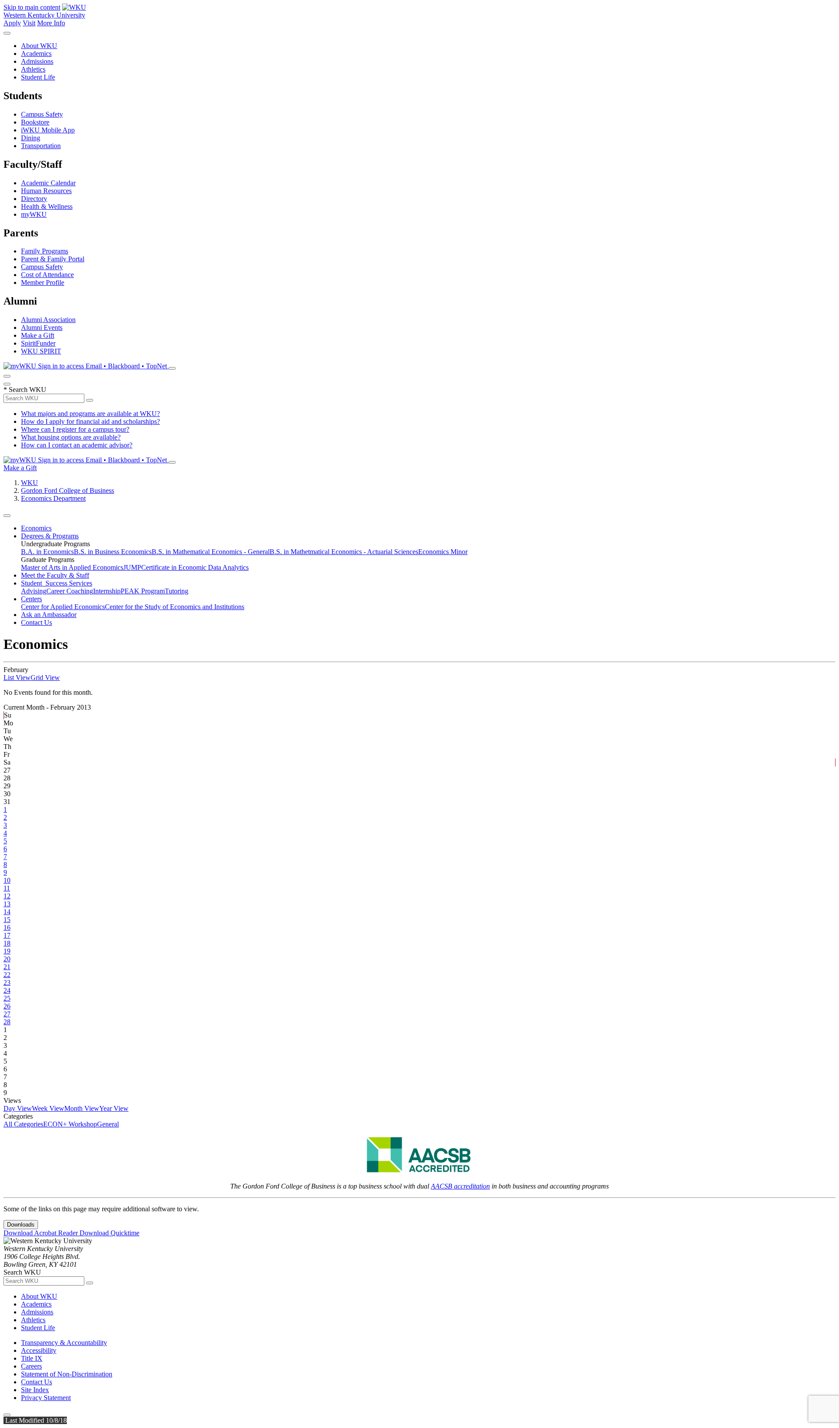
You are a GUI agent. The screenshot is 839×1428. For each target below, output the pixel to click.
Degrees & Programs (50, 536)
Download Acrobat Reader (41, 1233)
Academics (36, 53)
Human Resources (46, 190)
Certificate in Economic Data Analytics (195, 567)
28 (6, 1022)
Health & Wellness (47, 206)
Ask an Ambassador (48, 614)
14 (6, 911)
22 (6, 974)
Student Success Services (56, 583)
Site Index (35, 1389)
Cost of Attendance (47, 274)
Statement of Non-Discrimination (66, 1374)
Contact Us (36, 622)
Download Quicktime (109, 1233)
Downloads (21, 1224)
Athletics (33, 69)
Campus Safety (42, 114)
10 (6, 880)
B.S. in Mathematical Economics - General (211, 551)
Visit (29, 23)
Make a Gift (37, 335)
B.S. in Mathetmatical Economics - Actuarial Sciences (344, 551)
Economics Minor (443, 551)
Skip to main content (31, 7)
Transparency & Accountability (64, 1342)
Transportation (41, 145)
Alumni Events (41, 327)
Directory (34, 198)
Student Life (38, 77)
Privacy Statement (46, 1397)
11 (6, 888)
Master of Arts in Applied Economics (72, 567)
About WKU (39, 45)
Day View (17, 1108)
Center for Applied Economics (63, 606)
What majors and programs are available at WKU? (90, 413)
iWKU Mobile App (48, 130)
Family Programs (44, 251)
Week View (48, 1108)
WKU (29, 482)
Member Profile (42, 282)
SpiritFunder (38, 343)
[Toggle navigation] (6, 515)
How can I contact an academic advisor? (76, 445)
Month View (81, 1108)
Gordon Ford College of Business (67, 490)
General (108, 1124)
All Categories (23, 1124)
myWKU (34, 214)
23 (6, 982)
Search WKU (24, 389)
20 (6, 959)
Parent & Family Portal (52, 259)
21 (6, 966)
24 (6, 990)
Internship (107, 591)
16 (6, 927)
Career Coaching (69, 591)
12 (6, 896)
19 (6, 951)
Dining (30, 138)
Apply (12, 23)
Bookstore (35, 122)
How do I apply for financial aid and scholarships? (90, 421)
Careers (31, 1366)
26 (6, 1006)
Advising (33, 591)
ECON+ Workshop (70, 1124)
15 (6, 919)
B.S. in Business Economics (113, 551)
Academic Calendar (48, 183)
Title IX (31, 1358)
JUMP (132, 567)
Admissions (37, 61)
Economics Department (53, 498)
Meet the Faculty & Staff (55, 575)
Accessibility (38, 1350)
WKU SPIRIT (41, 351)
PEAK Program (143, 591)
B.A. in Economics (47, 551)
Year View (113, 1108)
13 (6, 904)
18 (6, 943)
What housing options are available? (71, 437)
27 (6, 1014)
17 (6, 935)
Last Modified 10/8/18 (35, 1420)
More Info (51, 23)
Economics (36, 528)
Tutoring (176, 591)
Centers (31, 599)
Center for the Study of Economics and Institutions (174, 606)
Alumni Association (48, 319)
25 (6, 998)
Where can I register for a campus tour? (75, 429)
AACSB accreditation (460, 1186)
